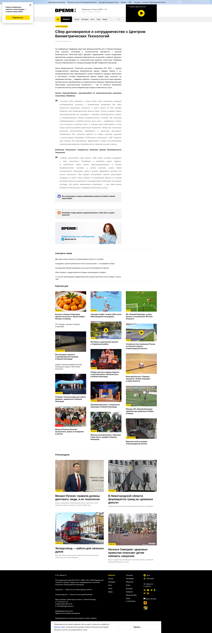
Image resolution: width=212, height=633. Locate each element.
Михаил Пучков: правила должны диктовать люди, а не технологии (77, 495)
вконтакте (145, 590)
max (148, 593)
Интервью (111, 582)
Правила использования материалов (67, 613)
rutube (145, 593)
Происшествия (131, 595)
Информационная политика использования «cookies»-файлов (76, 618)
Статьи (110, 578)
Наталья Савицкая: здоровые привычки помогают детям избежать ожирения (128, 550)
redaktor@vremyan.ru (67, 606)
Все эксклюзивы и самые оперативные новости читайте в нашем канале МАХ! (88, 197)
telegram (151, 590)
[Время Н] (65, 10)
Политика (129, 575)
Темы (110, 588)
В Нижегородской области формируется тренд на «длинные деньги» (130, 497)
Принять (137, 627)
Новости (111, 575)
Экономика (130, 578)
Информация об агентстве (64, 611)
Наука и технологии (61, 26)
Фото (110, 585)
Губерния (129, 592)
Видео (110, 592)
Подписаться (17, 17)
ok (154, 590)
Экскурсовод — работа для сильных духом (79, 547)
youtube (148, 590)
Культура (129, 588)
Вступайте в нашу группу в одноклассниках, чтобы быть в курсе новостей (88, 214)
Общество (129, 582)
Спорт (128, 585)
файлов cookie (59, 627)
